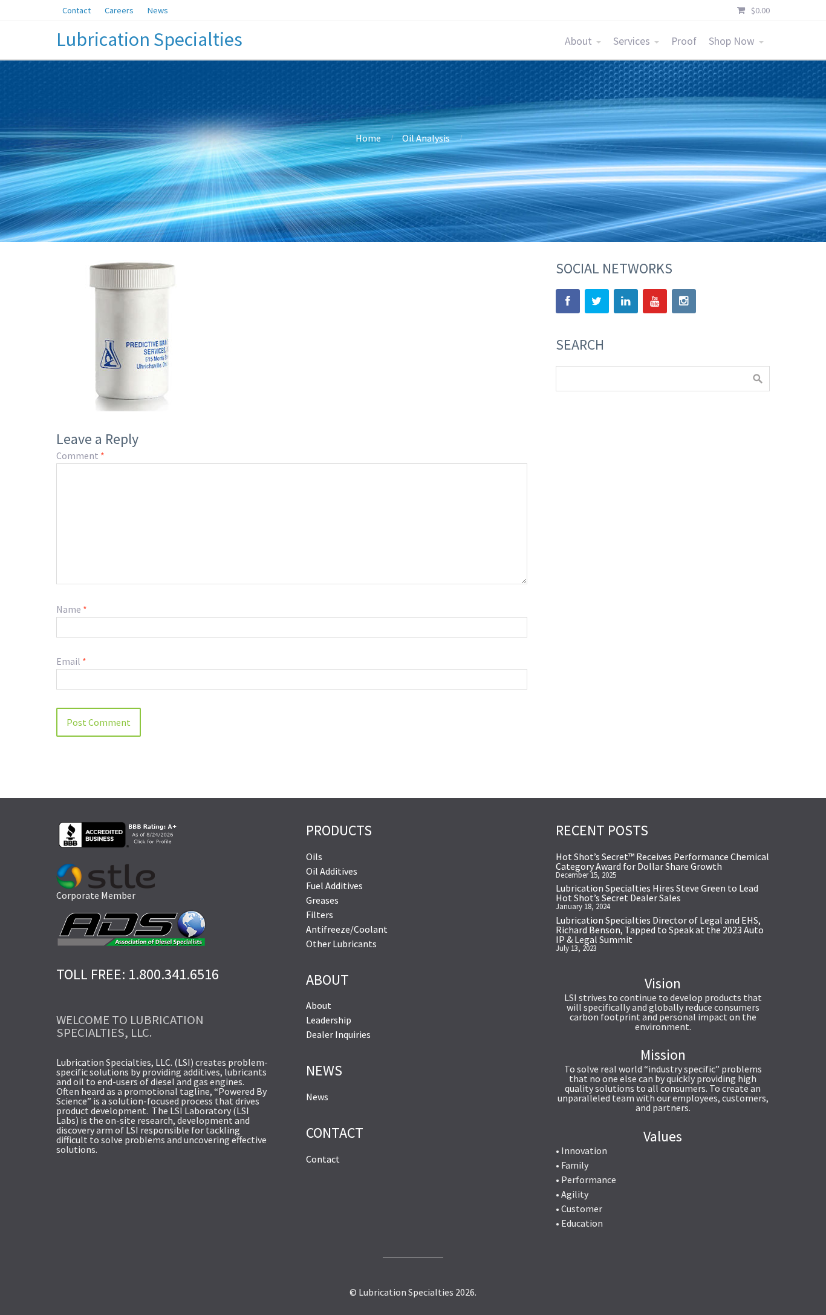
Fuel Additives (334, 885)
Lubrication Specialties (149, 39)
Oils (314, 856)
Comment (80, 455)
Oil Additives (331, 871)
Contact (323, 1159)
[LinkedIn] (626, 301)
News (317, 1097)
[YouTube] (655, 301)
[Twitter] (597, 301)
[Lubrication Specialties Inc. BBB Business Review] (116, 844)
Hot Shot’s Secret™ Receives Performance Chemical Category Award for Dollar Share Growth (662, 861)
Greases (322, 900)
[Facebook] (568, 301)
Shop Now (732, 41)
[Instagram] (684, 301)
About (578, 41)
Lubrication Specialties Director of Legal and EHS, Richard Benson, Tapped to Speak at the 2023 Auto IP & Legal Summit (660, 929)
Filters (319, 915)
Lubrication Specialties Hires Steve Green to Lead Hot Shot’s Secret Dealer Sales (657, 893)
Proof (684, 41)
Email (71, 661)
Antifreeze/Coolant (347, 929)
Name (71, 609)
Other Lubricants (341, 944)
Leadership (328, 1020)
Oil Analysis (426, 138)
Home (368, 138)
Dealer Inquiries (338, 1034)
